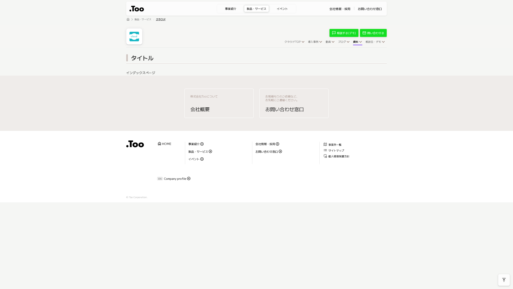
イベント (282, 9)
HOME (164, 144)
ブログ (342, 42)
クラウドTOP (293, 42)
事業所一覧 (332, 144)
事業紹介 (230, 9)
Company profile (175, 179)
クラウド (161, 19)
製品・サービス (256, 9)
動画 (328, 42)
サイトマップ (333, 150)
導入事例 (313, 42)
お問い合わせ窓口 (370, 9)
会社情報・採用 (339, 9)
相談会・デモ (373, 42)
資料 (355, 42)
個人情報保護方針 (336, 155)
